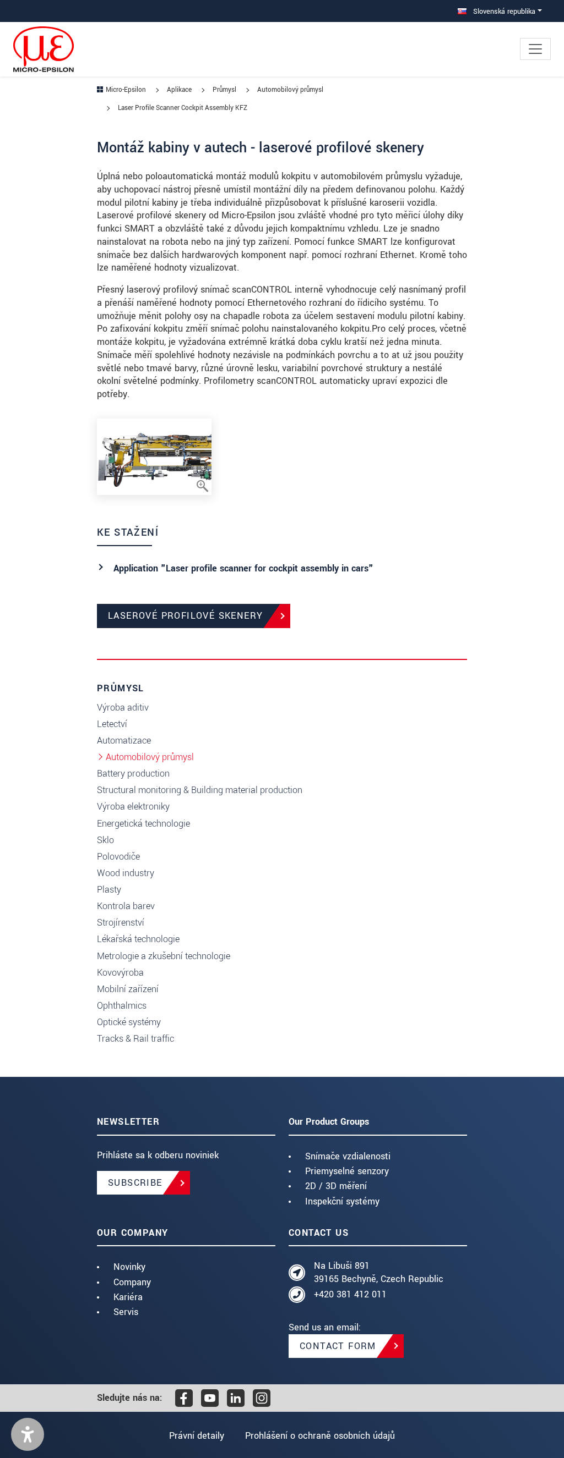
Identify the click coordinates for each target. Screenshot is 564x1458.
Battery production (133, 773)
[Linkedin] (236, 1398)
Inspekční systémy (342, 1201)
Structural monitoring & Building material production (199, 790)
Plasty (109, 889)
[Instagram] (261, 1398)
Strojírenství (120, 922)
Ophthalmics (122, 1005)
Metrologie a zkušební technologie (163, 956)
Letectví (112, 724)
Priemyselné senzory (347, 1171)
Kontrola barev (126, 906)
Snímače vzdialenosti (348, 1156)
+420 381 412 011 (350, 1294)
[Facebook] (184, 1398)
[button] (27, 1434)
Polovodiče (118, 856)
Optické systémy (129, 1022)
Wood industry (125, 873)
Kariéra (128, 1297)
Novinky (129, 1267)
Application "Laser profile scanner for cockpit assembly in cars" (243, 568)
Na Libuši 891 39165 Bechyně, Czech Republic (378, 1272)
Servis (125, 1312)
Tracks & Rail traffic (135, 1038)
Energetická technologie (143, 823)
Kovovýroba (120, 972)
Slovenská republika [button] (503, 11)
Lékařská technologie (138, 939)
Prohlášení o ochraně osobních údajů (320, 1435)
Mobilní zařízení (128, 989)
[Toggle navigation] (535, 49)
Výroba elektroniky (133, 806)
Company (132, 1282)
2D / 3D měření (336, 1186)
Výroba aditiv (123, 707)
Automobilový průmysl (150, 757)
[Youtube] (210, 1398)
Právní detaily (196, 1435)
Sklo (105, 840)
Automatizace (124, 740)
